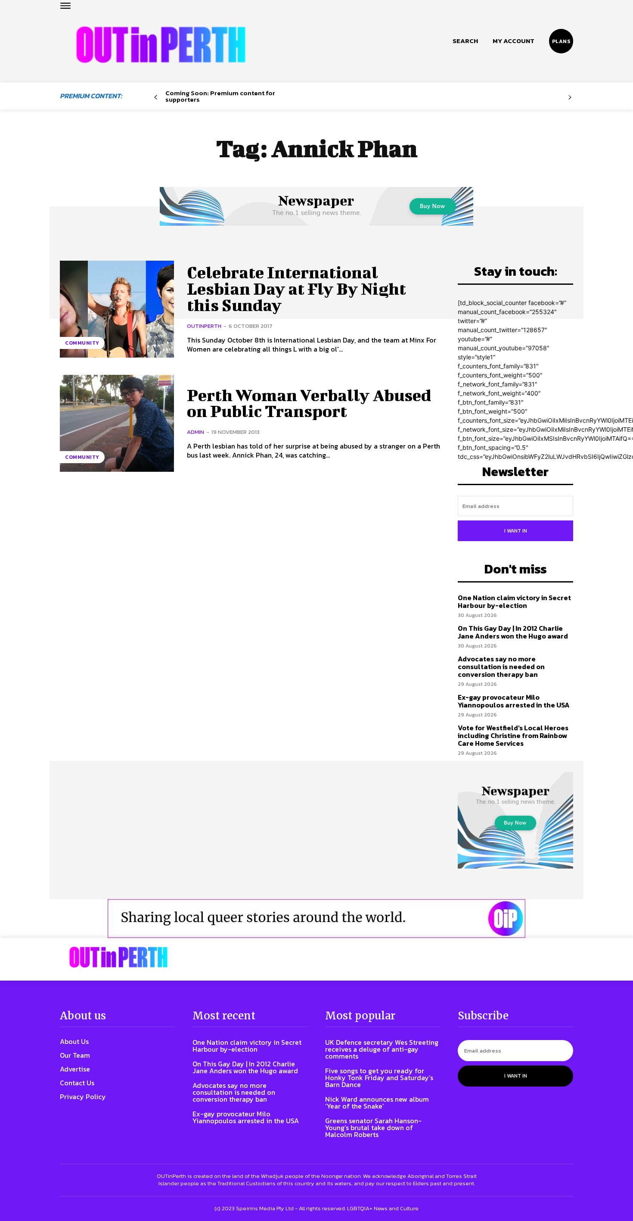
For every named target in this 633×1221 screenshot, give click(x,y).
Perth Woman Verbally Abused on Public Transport (309, 403)
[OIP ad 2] (316, 918)
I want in (515, 531)
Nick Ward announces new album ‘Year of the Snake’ (377, 1102)
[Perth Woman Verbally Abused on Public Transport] (117, 423)
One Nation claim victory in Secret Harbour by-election (514, 601)
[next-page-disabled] (570, 97)
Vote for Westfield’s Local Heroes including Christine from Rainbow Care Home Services (513, 735)
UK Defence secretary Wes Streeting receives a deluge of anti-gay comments (381, 1049)
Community (82, 343)
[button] (465, 41)
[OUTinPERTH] (161, 44)
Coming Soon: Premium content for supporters (220, 96)
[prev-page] (155, 97)
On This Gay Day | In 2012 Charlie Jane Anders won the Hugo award (513, 632)
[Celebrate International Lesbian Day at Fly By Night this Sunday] (117, 309)
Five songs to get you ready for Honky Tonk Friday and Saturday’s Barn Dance (379, 1077)
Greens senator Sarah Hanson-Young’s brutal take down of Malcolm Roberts (373, 1127)
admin (195, 432)
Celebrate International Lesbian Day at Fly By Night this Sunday (296, 289)
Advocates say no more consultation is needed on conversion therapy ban (501, 666)
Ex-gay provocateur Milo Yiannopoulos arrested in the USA (514, 701)
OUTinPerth (204, 326)
